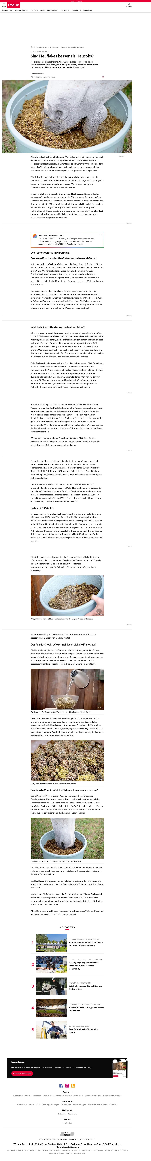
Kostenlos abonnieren (22, 1073)
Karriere (114, 1105)
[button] (67, 116)
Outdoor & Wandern (62, 1096)
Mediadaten (67, 1123)
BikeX (38, 1150)
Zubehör (64, 10)
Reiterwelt (75, 10)
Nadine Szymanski (37, 74)
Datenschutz (66, 1105)
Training (33, 10)
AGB (38, 1105)
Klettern (75, 1150)
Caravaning (47, 1150)
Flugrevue (66, 1150)
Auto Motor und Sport (26, 1150)
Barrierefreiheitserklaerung (98, 1105)
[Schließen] (100, 235)
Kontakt (20, 1105)
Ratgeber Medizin (21, 10)
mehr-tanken (85, 1150)
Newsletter (17, 1096)
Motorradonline (111, 1150)
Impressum (30, 1105)
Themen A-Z (47, 1096)
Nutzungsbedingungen (50, 1105)
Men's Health (98, 1150)
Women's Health (79, 1154)
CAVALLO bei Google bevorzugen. (69, 244)
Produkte (79, 1)
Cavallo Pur (77, 1096)
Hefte (73, 1)
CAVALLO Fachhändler (32, 1096)
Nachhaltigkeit (7, 10)
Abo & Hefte (72, 1114)
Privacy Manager (79, 1105)
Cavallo (57, 1150)
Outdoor (123, 1150)
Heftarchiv (61, 1114)
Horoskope (87, 10)
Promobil (52, 1154)
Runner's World (64, 1154)
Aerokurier (11, 1150)
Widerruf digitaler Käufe (112, 1096)
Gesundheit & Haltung (48, 10)
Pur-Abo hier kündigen (92, 1096)
